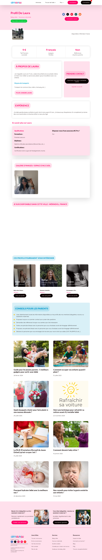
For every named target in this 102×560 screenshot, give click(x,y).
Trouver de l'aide (49, 2)
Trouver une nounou (36, 538)
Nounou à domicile (57, 541)
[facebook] (12, 542)
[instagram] (18, 542)
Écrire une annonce (36, 541)
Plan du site (34, 549)
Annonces (38, 2)
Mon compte (34, 546)
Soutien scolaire (56, 543)
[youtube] (25, 542)
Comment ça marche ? (79, 541)
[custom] (22, 542)
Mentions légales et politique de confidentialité (17, 551)
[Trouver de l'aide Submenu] (55, 2)
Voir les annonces (36, 543)
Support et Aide (77, 538)
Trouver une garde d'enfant (80, 549)
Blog (74, 543)
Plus (61, 2)
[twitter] (15, 542)
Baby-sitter (55, 538)
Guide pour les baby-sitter (58, 549)
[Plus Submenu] (63, 2)
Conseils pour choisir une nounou (60, 546)
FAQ (74, 546)
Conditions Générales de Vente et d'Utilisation (18, 548)
